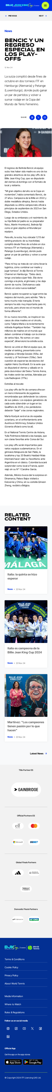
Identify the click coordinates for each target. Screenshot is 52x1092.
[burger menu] (45, 5)
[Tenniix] (18, 919)
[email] (44, 117)
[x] (38, 117)
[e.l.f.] (18, 826)
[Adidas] (18, 872)
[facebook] (32, 117)
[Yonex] (34, 919)
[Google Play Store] (33, 1062)
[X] (32, 1028)
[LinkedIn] (8, 1036)
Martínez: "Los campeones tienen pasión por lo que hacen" (26, 726)
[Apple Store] (13, 1062)
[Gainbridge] (26, 789)
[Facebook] (40, 1028)
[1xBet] (34, 842)
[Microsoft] (18, 842)
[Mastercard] (34, 826)
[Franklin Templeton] (34, 872)
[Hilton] (26, 888)
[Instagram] (8, 1028)
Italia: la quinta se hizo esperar (22, 576)
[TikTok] (16, 1028)
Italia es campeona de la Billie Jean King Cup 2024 (25, 650)
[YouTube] (24, 1028)
